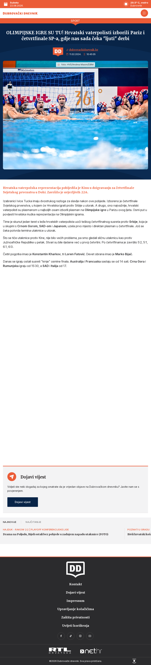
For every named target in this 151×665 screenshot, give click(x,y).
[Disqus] (75, 320)
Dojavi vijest (23, 502)
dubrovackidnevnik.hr (83, 49)
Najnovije (9, 521)
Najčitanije (33, 521)
